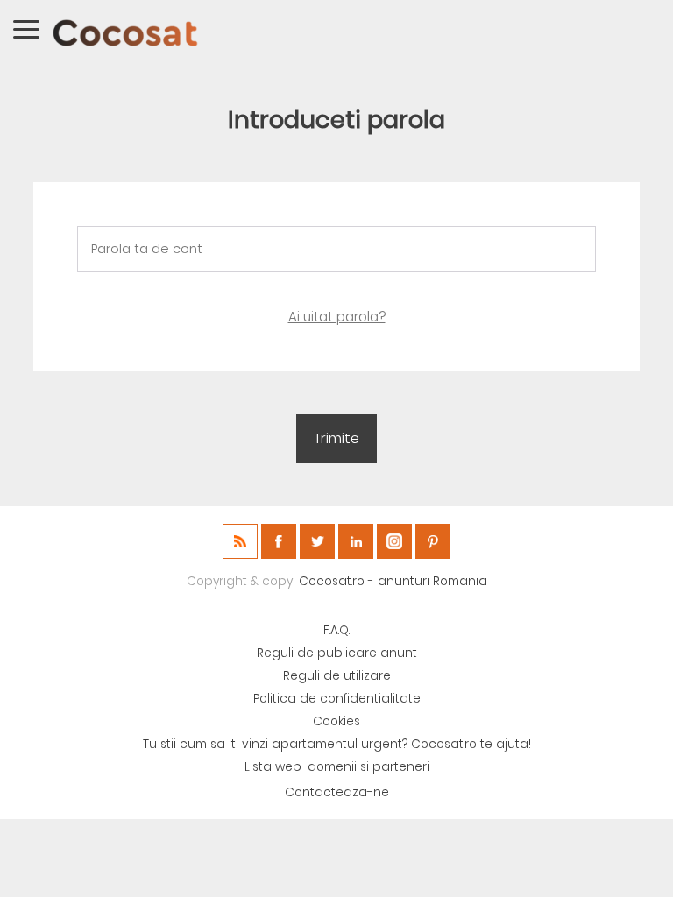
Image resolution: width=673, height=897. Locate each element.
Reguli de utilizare (337, 675)
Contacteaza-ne (337, 792)
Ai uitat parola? (337, 316)
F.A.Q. (336, 630)
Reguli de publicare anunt (337, 653)
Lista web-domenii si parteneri (336, 767)
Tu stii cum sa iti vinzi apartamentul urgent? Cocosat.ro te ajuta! (337, 744)
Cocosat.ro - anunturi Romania (393, 581)
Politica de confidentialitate (337, 698)
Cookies (336, 721)
